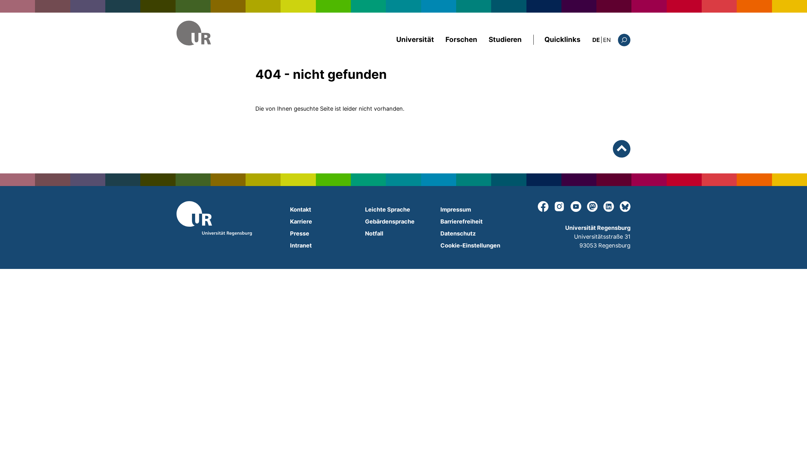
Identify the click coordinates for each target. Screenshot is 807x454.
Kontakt (300, 209)
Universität (415, 39)
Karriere (301, 221)
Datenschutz (458, 233)
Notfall (374, 233)
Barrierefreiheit (461, 221)
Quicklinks (562, 39)
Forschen (461, 39)
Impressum (455, 209)
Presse (299, 233)
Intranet (301, 245)
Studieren (505, 39)
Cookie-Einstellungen (470, 245)
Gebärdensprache (390, 221)
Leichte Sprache (387, 209)
